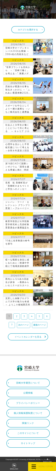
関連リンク (28, 423)
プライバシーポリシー (28, 403)
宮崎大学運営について (28, 382)
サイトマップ (28, 443)
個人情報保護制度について (28, 413)
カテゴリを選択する (28, 29)
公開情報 (28, 392)
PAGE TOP (47, 462)
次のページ (23, 324)
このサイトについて (28, 433)
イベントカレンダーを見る (28, 336)
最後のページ (39, 324)
